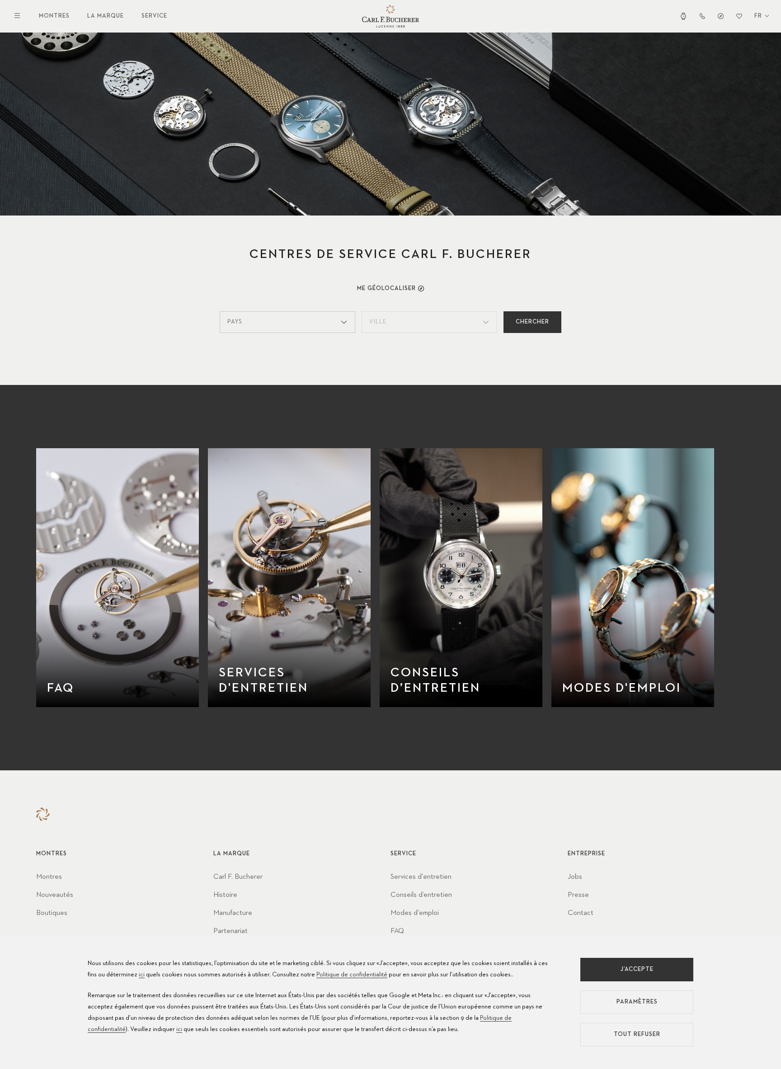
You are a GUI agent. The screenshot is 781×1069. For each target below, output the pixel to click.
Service (154, 16)
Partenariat (230, 931)
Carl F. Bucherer (238, 877)
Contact (580, 913)
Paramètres (637, 1002)
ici (142, 974)
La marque (105, 16)
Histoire (225, 895)
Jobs (575, 877)
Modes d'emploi (414, 913)
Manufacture (232, 913)
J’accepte (637, 969)
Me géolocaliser (386, 288)
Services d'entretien (421, 877)
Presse (578, 895)
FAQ (397, 931)
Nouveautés (54, 895)
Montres (54, 16)
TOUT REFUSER (637, 1034)
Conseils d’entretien (421, 895)
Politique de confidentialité (351, 974)
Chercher (532, 322)
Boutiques (51, 913)
